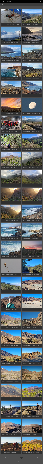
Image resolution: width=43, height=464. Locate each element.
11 (16, 457)
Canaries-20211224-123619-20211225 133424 (11, 149)
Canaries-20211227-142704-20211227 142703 (32, 309)
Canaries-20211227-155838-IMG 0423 (31, 327)
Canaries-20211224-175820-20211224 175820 (11, 202)
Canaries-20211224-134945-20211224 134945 (11, 167)
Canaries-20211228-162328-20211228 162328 (11, 434)
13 (21, 457)
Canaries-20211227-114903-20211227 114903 (32, 274)
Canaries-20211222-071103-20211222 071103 (32, 60)
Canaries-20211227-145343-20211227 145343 (11, 327)
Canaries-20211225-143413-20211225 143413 (11, 238)
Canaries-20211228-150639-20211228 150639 (11, 399)
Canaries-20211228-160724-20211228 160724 (11, 416)
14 (24, 457)
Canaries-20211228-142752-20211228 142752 (11, 381)
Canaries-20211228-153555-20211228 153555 (32, 399)
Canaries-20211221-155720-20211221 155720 (32, 24)
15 (26, 457)
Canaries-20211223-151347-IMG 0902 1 (10, 131)
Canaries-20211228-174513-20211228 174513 (32, 452)
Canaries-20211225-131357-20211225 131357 (32, 220)
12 (18, 457)
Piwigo (24, 461)
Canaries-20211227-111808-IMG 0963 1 (10, 274)
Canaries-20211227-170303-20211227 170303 (32, 345)
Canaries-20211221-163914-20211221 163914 (11, 42)
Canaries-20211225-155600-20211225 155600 (11, 256)
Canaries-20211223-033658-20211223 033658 (11, 95)
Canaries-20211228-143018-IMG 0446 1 (31, 381)
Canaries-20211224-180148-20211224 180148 (11, 220)
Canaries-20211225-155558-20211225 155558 (32, 238)
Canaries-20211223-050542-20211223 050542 (32, 96)
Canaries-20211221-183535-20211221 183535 (32, 42)
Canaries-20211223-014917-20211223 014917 (11, 78)
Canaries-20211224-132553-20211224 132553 (32, 149)
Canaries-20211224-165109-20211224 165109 (11, 185)
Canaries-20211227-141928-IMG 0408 (9, 309)
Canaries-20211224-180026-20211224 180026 (32, 202)
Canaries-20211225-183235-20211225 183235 (32, 256)
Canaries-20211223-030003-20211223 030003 (32, 78)
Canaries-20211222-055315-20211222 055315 (11, 60)
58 (31, 457)
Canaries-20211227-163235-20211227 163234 (11, 345)
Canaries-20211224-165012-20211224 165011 (32, 167)
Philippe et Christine (6, 1)
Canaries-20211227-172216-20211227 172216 (11, 363)
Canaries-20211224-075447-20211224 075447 (32, 131)
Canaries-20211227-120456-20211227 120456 (11, 292)
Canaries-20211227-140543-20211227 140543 (32, 292)
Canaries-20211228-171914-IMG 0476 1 (10, 452)
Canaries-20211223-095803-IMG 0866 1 (31, 113)
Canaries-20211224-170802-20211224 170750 (32, 185)
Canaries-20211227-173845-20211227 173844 (32, 363)
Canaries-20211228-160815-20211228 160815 (32, 416)
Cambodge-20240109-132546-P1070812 (10, 24)
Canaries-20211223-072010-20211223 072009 (11, 113)
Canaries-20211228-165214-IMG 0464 (31, 434)
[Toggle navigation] (40, 1)
